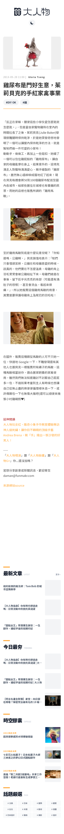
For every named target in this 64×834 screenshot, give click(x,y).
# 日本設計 (10, 815)
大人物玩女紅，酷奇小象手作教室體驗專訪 (31, 424)
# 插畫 (54, 809)
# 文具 (10, 803)
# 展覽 (54, 803)
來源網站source (13, 485)
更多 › (58, 574)
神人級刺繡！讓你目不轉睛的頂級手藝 (28, 430)
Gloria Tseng (36, 77)
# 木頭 (24, 809)
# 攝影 (39, 815)
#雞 (25, 102)
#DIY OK (11, 102)
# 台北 (10, 809)
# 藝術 (39, 809)
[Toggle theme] (32, 23)
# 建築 (39, 803)
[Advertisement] (32, 524)
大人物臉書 (37, 455)
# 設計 (54, 815)
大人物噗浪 (13, 455)
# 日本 (24, 803)
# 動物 (24, 815)
